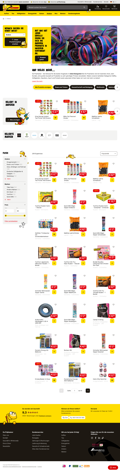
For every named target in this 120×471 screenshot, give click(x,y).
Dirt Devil (11, 192)
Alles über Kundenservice (40, 449)
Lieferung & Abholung (39, 443)
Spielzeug (11, 176)
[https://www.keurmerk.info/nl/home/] (97, 445)
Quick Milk (11, 197)
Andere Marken (13, 189)
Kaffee (63, 435)
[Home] (3, 18)
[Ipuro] (49, 135)
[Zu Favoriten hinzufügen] (57, 101)
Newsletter (6, 446)
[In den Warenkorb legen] (112, 118)
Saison (63, 446)
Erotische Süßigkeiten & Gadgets (15, 172)
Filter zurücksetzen (11, 221)
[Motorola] (42, 135)
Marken (63, 452)
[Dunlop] (64, 135)
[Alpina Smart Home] (19, 135)
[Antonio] (57, 135)
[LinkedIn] (99, 438)
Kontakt (106, 2)
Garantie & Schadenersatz (40, 446)
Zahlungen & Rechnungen (40, 441)
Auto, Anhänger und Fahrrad (16, 168)
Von (6, 208)
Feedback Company (45, 416)
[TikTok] (102, 438)
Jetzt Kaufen (36, 435)
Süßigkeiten (65, 441)
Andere (63, 449)
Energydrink (65, 443)
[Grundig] (34, 135)
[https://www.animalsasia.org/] (97, 450)
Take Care (12, 187)
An (17, 208)
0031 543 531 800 (78, 417)
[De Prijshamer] (11, 7)
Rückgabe (35, 438)
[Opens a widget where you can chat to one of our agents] (113, 467)
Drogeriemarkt (13, 162)
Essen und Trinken (14, 164)
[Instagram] (92, 438)
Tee (62, 438)
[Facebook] (95, 438)
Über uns (6, 435)
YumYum (11, 194)
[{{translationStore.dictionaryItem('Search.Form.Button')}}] (85, 7)
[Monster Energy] (26, 135)
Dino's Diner (7, 443)
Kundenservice (97, 2)
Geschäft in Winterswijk (85, 2)
